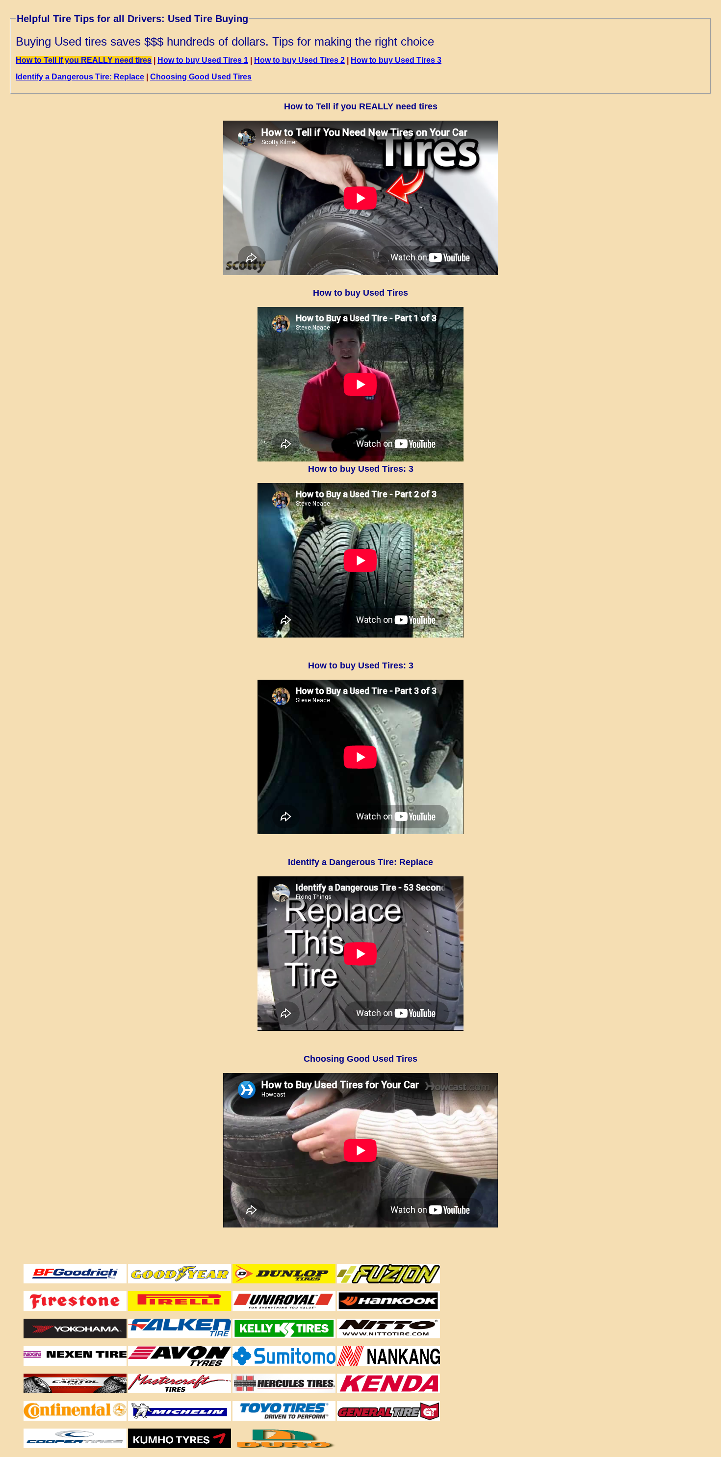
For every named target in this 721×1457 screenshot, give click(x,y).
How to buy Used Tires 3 (396, 60)
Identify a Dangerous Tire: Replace (80, 77)
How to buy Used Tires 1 (202, 60)
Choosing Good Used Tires (201, 77)
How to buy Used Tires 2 (299, 60)
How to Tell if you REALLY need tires (84, 60)
